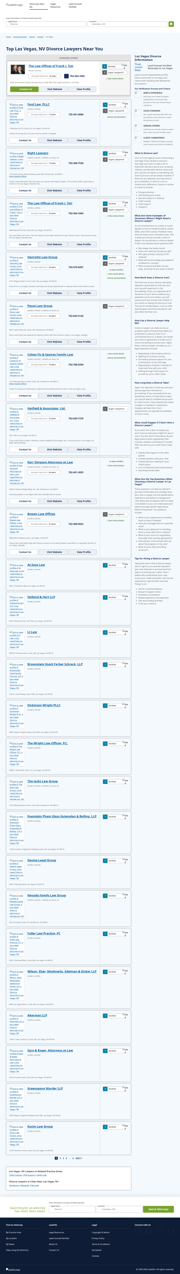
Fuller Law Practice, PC (43, 933)
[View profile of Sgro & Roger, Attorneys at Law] (16, 1060)
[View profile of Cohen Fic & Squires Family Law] (16, 365)
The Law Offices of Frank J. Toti (50, 66)
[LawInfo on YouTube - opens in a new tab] (160, 1230)
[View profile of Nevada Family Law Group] (16, 905)
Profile (83, 89)
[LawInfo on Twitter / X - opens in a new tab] (148, 1230)
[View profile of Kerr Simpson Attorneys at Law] (16, 472)
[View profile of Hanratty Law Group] (16, 266)
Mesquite (25, 1185)
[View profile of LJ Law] (16, 639)
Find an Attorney (14, 1225)
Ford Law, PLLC (38, 104)
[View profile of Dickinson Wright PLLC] (16, 715)
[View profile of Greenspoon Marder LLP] (16, 1098)
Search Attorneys (158, 1209)
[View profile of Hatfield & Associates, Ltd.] (16, 418)
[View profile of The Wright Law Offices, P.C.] (16, 753)
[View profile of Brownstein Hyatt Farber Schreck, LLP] (16, 676)
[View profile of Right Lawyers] (16, 160)
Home (8, 37)
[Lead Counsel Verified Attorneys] (140, 67)
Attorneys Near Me (39, 5)
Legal (94, 1225)
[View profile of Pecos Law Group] (16, 314)
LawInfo (53, 1225)
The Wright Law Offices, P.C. (47, 743)
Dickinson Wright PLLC (43, 705)
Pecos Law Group (39, 306)
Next (78, 1158)
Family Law (41, 1175)
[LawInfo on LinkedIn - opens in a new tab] (171, 1230)
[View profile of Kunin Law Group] (16, 1135)
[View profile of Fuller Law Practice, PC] (16, 943)
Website (54, 89)
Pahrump (34, 1185)
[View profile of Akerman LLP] (16, 1024)
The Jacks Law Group (42, 781)
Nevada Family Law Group (46, 895)
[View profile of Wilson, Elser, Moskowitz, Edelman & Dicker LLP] (16, 984)
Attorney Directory (20, 37)
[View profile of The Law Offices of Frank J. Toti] (17, 69)
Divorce (32, 37)
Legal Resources (55, 5)
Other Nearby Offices (18, 176)
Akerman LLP (37, 1015)
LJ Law (32, 632)
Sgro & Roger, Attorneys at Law (50, 1050)
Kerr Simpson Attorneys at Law (50, 462)
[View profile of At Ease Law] (16, 572)
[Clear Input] (83, 24)
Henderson (14, 1185)
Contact (26, 89)
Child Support (29, 1175)
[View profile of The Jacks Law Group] (16, 790)
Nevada (40, 37)
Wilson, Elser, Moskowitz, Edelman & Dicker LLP (61, 971)
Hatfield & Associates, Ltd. (46, 408)
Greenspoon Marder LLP (45, 1088)
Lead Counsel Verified (75, 5)
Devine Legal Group (41, 860)
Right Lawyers (37, 153)
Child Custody (15, 1175)
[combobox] (46, 24)
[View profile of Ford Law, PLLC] (16, 113)
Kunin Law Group (40, 1126)
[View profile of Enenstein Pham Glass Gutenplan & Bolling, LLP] (16, 829)
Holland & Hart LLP (41, 597)
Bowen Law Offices (41, 514)
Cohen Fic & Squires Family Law (50, 354)
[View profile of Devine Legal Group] (16, 869)
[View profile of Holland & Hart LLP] (16, 605)
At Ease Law (36, 565)
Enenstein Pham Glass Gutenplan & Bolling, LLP (61, 816)
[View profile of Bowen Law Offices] (16, 522)
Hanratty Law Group (42, 257)
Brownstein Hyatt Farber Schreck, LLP (55, 664)
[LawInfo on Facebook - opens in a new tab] (137, 1230)
